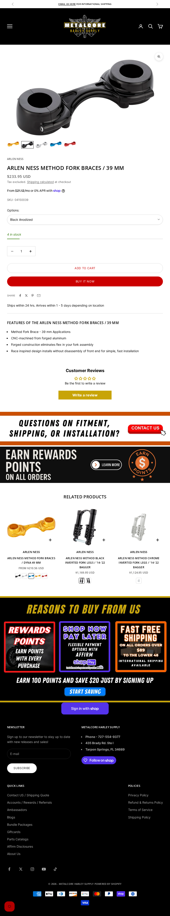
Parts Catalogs (17, 839)
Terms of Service (140, 810)
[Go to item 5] (70, 144)
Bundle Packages (19, 824)
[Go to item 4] (56, 144)
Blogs (11, 817)
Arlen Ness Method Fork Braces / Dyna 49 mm (31, 560)
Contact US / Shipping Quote (28, 795)
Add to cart (85, 268)
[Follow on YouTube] (44, 869)
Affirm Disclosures (20, 846)
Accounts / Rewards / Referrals (29, 802)
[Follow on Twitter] (21, 869)
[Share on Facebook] (20, 295)
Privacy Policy (138, 795)
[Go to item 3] (41, 144)
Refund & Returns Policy (145, 802)
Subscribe (22, 768)
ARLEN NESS (15, 159)
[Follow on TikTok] (55, 869)
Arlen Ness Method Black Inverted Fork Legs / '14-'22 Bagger (85, 562)
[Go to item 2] (27, 144)
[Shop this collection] (85, 428)
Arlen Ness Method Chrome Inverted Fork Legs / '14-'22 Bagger (139, 562)
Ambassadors (17, 810)
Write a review (85, 395)
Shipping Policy (139, 817)
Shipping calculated (40, 182)
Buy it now (85, 281)
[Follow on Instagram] (32, 869)
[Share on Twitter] (26, 295)
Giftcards (13, 832)
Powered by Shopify (108, 883)
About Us (13, 854)
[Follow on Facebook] (9, 869)
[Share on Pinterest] (32, 295)
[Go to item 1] (13, 144)
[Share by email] (39, 295)
